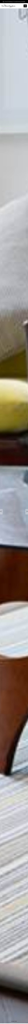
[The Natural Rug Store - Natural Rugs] (8, 6)
